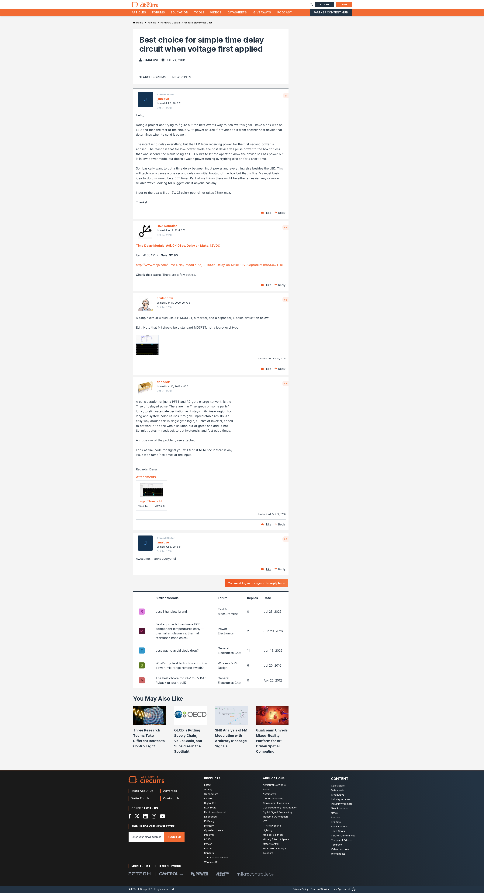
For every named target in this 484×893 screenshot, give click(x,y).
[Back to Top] (352, 889)
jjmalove (151, 60)
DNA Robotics (167, 226)
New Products (339, 808)
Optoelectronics (213, 830)
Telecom (268, 852)
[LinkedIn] (145, 816)
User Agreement (341, 889)
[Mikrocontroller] (255, 874)
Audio (266, 789)
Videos (215, 12)
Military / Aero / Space (276, 839)
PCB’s (207, 839)
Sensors (209, 852)
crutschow (165, 298)
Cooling (208, 798)
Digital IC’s (210, 802)
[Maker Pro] (222, 873)
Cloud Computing (273, 798)
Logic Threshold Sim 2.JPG (158, 501)
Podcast (284, 12)
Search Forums (152, 77)
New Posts (181, 77)
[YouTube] (162, 816)
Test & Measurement (216, 857)
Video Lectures (340, 849)
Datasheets (237, 12)
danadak (163, 382)
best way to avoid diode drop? (177, 650)
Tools (199, 12)
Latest (207, 784)
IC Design (210, 821)
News (334, 812)
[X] (137, 816)
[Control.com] (171, 873)
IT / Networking (272, 825)
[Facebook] (130, 816)
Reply (281, 212)
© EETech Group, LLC (140, 889)
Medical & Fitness (273, 834)
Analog (208, 789)
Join (344, 4)
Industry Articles (340, 799)
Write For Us (140, 798)
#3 (285, 299)
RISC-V (208, 848)
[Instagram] (154, 816)
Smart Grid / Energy (274, 848)
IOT (265, 821)
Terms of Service (320, 889)
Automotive (269, 793)
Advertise (170, 791)
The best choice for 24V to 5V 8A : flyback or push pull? (181, 680)
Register (174, 836)
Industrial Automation (275, 816)
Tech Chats (338, 830)
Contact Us (171, 798)
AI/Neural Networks (274, 784)
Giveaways (262, 12)
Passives (209, 834)
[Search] (311, 4)
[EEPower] (199, 874)
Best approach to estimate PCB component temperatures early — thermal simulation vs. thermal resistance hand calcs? (180, 631)
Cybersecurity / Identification (280, 807)
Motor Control (271, 843)
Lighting (267, 830)
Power (208, 843)
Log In (324, 4)
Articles (139, 12)
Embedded (210, 816)
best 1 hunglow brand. (172, 611)
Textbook (336, 844)
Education (179, 12)
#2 (285, 227)
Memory (209, 825)
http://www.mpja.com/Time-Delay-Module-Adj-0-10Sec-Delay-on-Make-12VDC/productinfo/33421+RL (210, 265)
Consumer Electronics (276, 802)
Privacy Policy (300, 889)
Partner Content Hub (330, 12)
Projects (336, 821)
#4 (285, 383)
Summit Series (339, 826)
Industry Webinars (341, 803)
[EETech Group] (139, 873)
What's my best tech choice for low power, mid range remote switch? (181, 665)
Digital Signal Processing (277, 812)
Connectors (211, 793)
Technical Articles (341, 840)
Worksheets (338, 853)
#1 (286, 95)
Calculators (338, 785)
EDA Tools (210, 807)
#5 (285, 539)
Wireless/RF (211, 861)
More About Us (142, 791)
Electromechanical (215, 812)
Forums (158, 12)
